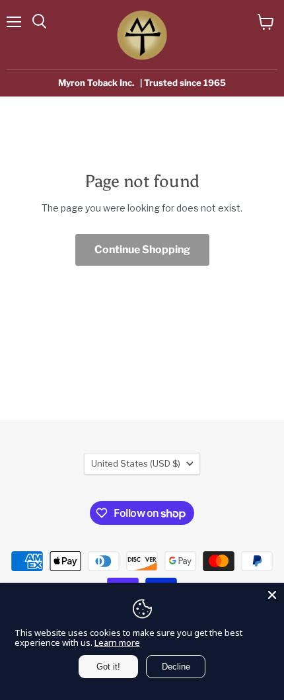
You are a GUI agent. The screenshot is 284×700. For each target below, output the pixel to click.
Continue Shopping (142, 249)
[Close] (272, 595)
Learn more (117, 642)
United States (135, 463)
